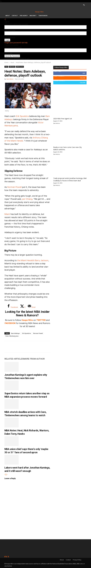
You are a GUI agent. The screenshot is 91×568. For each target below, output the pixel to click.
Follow (82, 78)
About (7, 15)
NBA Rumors (20, 66)
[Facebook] (7, 346)
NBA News (12, 66)
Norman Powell (14, 187)
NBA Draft (33, 15)
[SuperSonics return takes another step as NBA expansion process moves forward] (11, 385)
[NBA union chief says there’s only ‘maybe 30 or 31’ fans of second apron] (11, 441)
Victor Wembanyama (11, 336)
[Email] (37, 346)
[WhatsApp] (22, 346)
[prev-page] (5, 475)
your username (9, 30)
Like (84, 73)
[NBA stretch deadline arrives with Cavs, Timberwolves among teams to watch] (11, 404)
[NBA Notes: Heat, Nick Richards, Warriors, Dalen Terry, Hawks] (11, 423)
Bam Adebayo (15, 333)
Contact (15, 15)
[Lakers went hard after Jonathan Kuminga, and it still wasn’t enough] (11, 460)
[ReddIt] (29, 346)
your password (9, 37)
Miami (7, 214)
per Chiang (27, 199)
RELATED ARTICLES (13, 359)
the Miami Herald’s (32, 260)
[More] (44, 346)
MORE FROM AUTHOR (34, 359)
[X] (15, 346)
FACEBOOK (10, 323)
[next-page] (7, 475)
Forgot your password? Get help (16, 43)
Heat (12, 62)
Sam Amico (9, 79)
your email (8, 53)
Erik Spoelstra (26, 333)
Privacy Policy (77, 560)
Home (6, 62)
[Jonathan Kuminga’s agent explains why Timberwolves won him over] (11, 367)
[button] (84, 5)
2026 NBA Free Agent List (62, 119)
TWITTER (41, 320)
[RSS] (6, 557)
